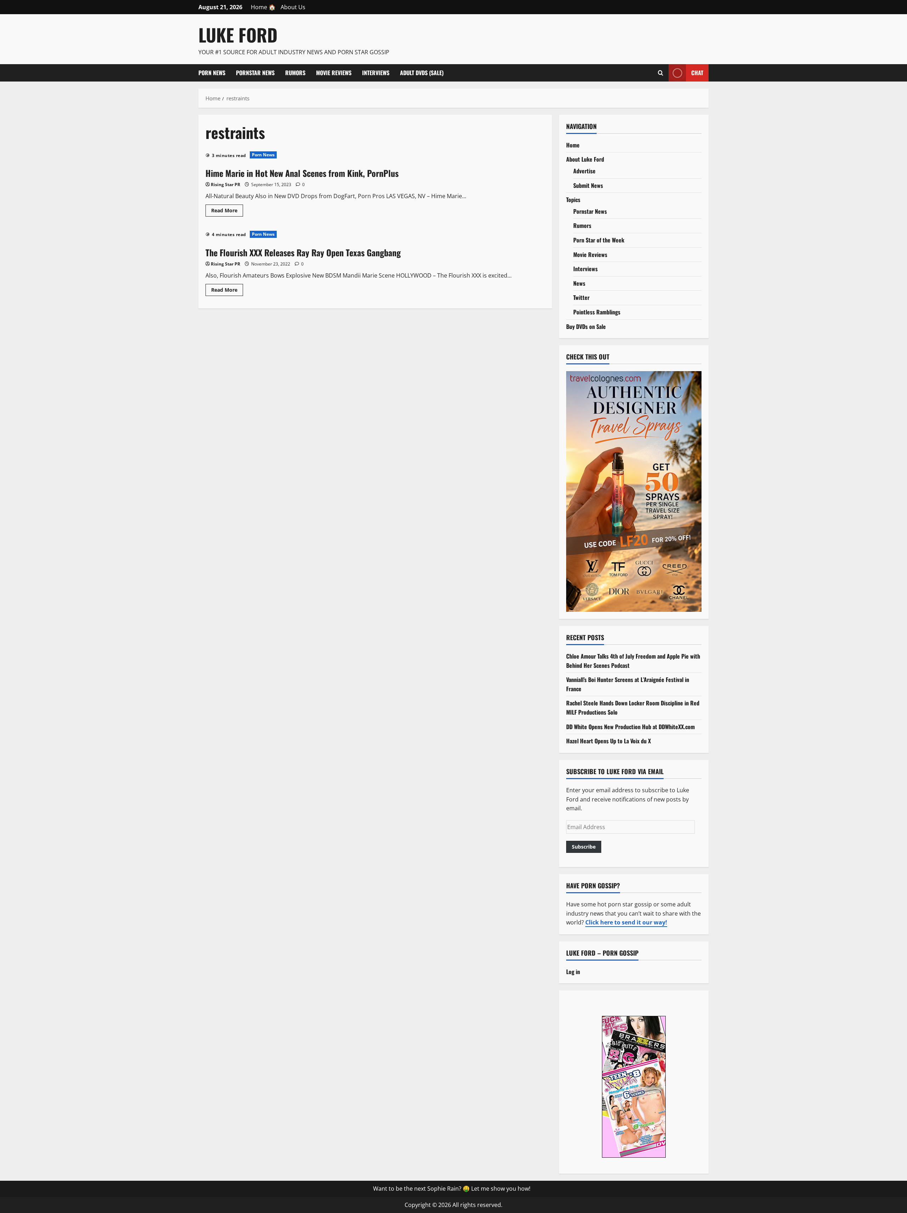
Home (573, 145)
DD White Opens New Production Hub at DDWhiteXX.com (630, 726)
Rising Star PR (225, 184)
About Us (293, 7)
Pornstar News (255, 72)
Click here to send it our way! (626, 922)
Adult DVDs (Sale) (422, 72)
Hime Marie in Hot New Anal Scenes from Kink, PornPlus (302, 173)
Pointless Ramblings (596, 312)
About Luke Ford (585, 159)
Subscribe (584, 846)
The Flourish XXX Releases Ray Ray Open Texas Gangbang (303, 252)
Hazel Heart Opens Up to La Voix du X (608, 741)
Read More (227, 212)
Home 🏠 (263, 7)
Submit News (588, 185)
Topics (573, 199)
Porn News (211, 72)
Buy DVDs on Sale (586, 326)
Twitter (581, 297)
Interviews (375, 72)
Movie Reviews (333, 72)
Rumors (295, 72)
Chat (697, 72)
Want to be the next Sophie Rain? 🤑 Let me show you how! (451, 1188)
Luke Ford (237, 34)
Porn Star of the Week (598, 240)
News (579, 283)
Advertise (584, 171)
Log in (573, 971)
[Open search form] (660, 72)
